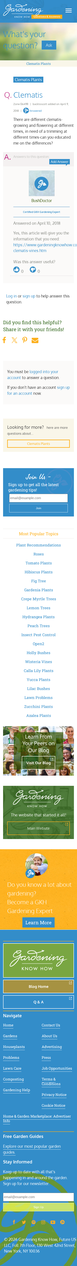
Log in (11, 296)
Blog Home (38, 986)
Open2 (38, 643)
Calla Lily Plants (38, 670)
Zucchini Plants (38, 706)
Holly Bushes (38, 652)
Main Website (38, 828)
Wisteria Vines (38, 661)
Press (46, 1057)
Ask (49, 45)
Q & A (38, 1002)
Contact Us (51, 1025)
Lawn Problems (38, 697)
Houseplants (14, 1046)
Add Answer (59, 162)
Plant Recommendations (38, 545)
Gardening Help (16, 1090)
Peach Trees (39, 625)
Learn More (38, 922)
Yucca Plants (38, 679)
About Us (49, 1036)
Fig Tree (38, 580)
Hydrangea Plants (38, 616)
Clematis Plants (38, 63)
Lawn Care (12, 1068)
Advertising (52, 1046)
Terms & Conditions (51, 1081)
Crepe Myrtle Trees (38, 598)
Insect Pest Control (38, 634)
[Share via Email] (35, 340)
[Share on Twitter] (14, 340)
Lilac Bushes (38, 688)
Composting (13, 1079)
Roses (38, 554)
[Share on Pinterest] (25, 340)
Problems (11, 1057)
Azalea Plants (38, 715)
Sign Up (38, 1207)
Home (8, 1025)
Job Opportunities (57, 1068)
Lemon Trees (38, 607)
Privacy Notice (54, 1094)
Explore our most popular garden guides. (32, 1149)
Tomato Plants (38, 563)
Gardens (10, 1036)
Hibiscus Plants (39, 571)
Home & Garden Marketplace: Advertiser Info (37, 1118)
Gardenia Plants (38, 589)
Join (38, 508)
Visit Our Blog (38, 763)
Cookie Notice (53, 1105)
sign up (29, 296)
